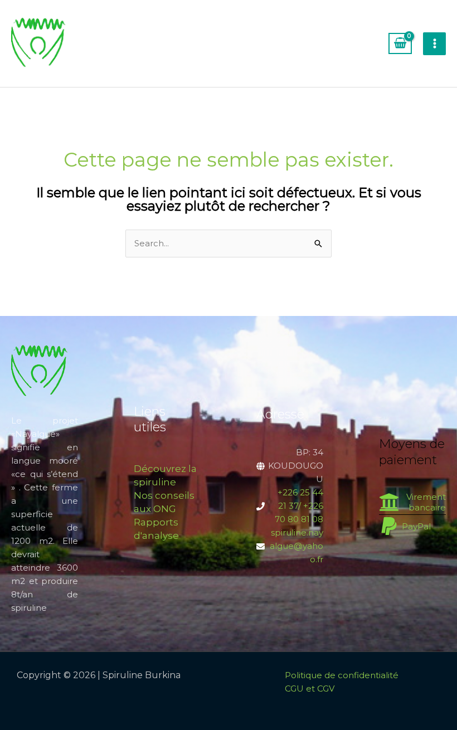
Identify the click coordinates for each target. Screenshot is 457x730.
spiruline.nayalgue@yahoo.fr (296, 545)
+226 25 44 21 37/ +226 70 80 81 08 (299, 505)
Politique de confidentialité (341, 675)
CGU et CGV (309, 688)
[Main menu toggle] (434, 43)
